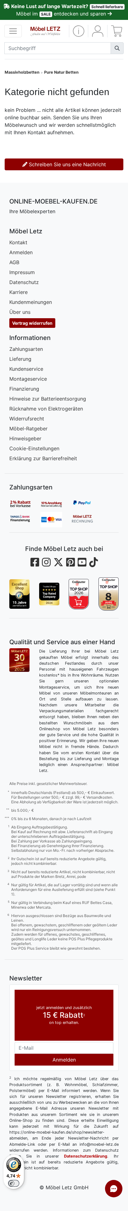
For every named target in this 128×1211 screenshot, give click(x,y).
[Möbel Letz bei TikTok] (93, 562)
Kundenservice (26, 369)
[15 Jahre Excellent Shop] (19, 594)
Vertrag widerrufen (32, 323)
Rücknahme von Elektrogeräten (46, 409)
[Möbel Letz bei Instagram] (46, 562)
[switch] (13, 1183)
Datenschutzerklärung (85, 1156)
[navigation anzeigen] (13, 31)
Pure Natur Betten (61, 72)
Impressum (22, 272)
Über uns (19, 312)
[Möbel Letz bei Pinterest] (70, 562)
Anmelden (21, 252)
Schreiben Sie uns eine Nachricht (66, 164)
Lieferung (20, 359)
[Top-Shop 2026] (79, 594)
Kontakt (18, 242)
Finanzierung (24, 389)
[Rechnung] (87, 519)
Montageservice (28, 379)
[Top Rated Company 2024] (49, 594)
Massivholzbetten (22, 72)
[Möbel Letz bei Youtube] (82, 562)
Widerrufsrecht (26, 418)
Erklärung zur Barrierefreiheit (43, 458)
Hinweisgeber (25, 438)
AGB (14, 262)
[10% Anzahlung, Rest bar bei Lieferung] (55, 503)
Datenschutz (24, 282)
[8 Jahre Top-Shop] (108, 594)
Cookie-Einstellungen (34, 448)
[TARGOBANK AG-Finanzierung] (24, 519)
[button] (78, 31)
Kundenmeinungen (30, 302)
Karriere (18, 292)
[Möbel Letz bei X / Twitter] (58, 562)
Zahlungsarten (26, 349)
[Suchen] (117, 48)
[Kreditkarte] (55, 519)
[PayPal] (87, 503)
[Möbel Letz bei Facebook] (34, 562)
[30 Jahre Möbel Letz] (19, 660)
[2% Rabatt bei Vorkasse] (24, 503)
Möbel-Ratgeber (28, 428)
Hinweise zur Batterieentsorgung (47, 399)
